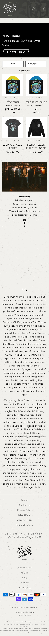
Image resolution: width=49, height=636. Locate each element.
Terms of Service (24, 525)
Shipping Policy (24, 519)
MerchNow (29, 612)
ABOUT (24, 572)
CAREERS (25, 582)
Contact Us (24, 505)
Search (24, 500)
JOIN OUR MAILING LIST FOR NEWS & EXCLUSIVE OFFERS (23, 535)
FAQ (24, 577)
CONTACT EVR (24, 567)
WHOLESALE (24, 587)
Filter (12, 63)
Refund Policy (25, 515)
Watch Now (17, 52)
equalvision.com (24, 615)
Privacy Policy (24, 510)
